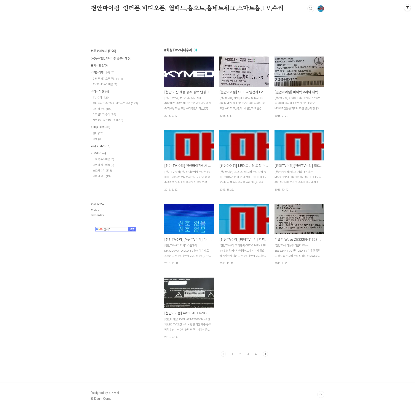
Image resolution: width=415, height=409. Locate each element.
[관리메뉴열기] (407, 7)
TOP (320, 394)
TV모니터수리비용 (105, 84)
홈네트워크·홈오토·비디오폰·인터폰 (115, 103)
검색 (311, 8)
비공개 (98, 153)
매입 (97, 139)
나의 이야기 (100, 146)
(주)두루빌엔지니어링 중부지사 (111, 58)
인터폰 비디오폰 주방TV (108, 78)
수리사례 (100, 91)
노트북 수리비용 (103, 159)
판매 (98, 133)
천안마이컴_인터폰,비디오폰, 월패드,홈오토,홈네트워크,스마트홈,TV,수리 (187, 8)
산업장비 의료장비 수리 (108, 120)
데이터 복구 (102, 176)
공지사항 (99, 65)
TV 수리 (101, 97)
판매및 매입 (100, 127)
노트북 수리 (102, 170)
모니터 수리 (102, 108)
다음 (265, 354)
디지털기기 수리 (104, 114)
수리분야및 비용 (102, 72)
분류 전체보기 (103, 51)
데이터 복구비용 (103, 165)
